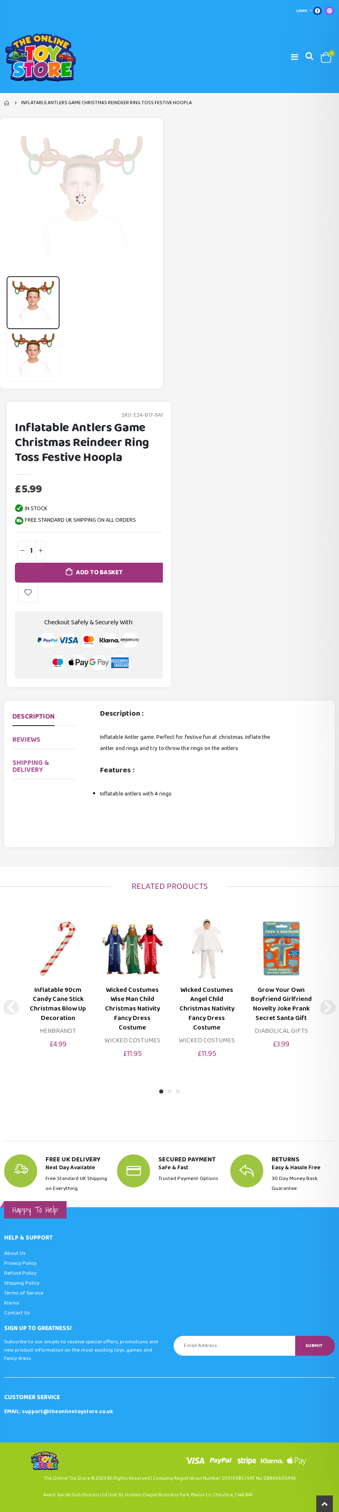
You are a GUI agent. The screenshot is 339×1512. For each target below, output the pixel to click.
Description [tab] (33, 716)
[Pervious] (11, 1007)
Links (302, 10)
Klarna (11, 1303)
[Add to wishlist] (28, 592)
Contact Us (17, 1313)
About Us (15, 1253)
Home (7, 103)
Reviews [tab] (26, 739)
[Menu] (294, 57)
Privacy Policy (20, 1263)
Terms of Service (23, 1293)
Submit (314, 1346)
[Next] (328, 1007)
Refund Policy (20, 1273)
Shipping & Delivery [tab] (30, 766)
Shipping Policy (21, 1283)
